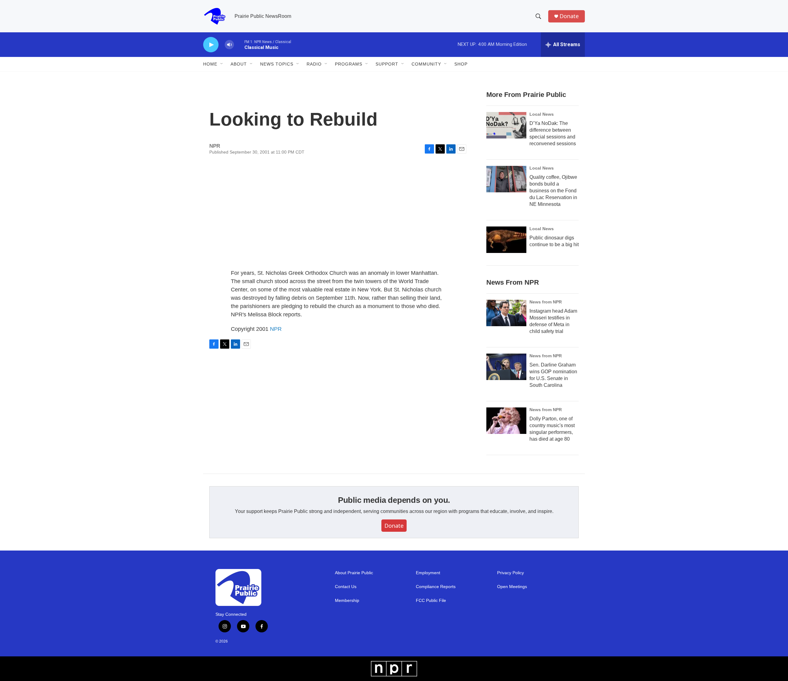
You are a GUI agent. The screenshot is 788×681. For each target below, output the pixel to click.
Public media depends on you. (394, 500)
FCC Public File (431, 600)
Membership (347, 600)
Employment (428, 573)
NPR (276, 329)
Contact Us (345, 586)
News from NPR (545, 301)
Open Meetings (512, 586)
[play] (211, 44)
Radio (314, 64)
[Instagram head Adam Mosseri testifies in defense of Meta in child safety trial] (506, 313)
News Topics (276, 64)
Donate (569, 16)
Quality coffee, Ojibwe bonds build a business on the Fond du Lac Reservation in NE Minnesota (553, 190)
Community (426, 64)
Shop (461, 64)
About (239, 64)
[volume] (229, 45)
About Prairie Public (354, 573)
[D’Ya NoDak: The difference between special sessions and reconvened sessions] (506, 125)
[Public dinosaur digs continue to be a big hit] (506, 239)
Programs (348, 64)
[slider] (239, 44)
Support (387, 64)
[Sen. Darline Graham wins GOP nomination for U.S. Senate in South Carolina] (506, 367)
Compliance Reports (436, 586)
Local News (541, 114)
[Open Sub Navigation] (221, 64)
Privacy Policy (510, 573)
